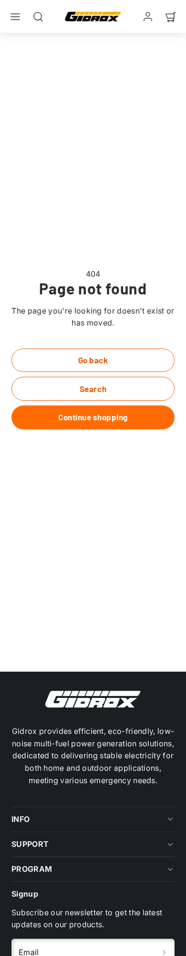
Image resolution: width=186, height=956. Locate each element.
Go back (93, 360)
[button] (15, 16)
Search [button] (93, 389)
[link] (147, 16)
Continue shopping (93, 417)
